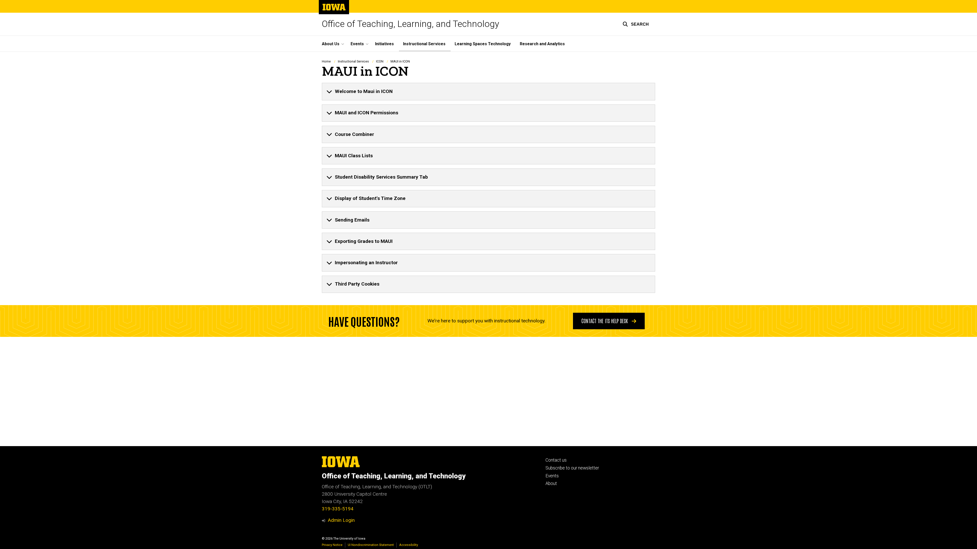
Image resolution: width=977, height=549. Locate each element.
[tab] (488, 91)
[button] (635, 24)
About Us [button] (330, 43)
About (551, 483)
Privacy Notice (332, 545)
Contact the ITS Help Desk (605, 320)
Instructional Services (424, 43)
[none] (488, 91)
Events (552, 475)
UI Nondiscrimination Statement (371, 545)
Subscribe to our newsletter (572, 467)
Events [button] (357, 43)
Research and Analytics (542, 43)
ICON (379, 61)
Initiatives (384, 43)
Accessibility (408, 545)
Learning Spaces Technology (483, 43)
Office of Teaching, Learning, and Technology (410, 24)
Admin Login (341, 520)
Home (326, 61)
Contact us (556, 460)
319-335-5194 (337, 509)
